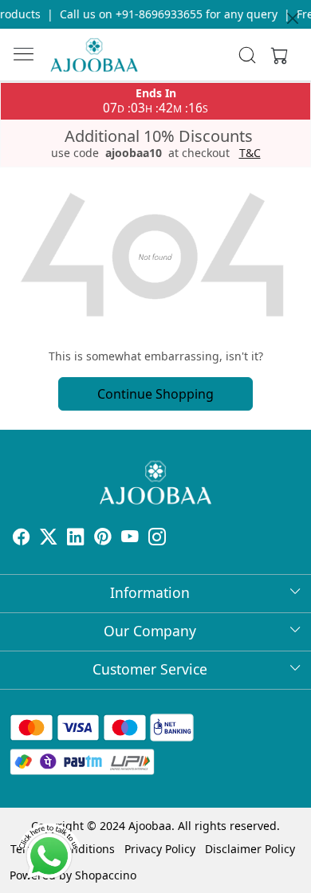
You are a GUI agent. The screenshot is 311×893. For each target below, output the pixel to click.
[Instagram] (157, 538)
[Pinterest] (103, 538)
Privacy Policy (159, 848)
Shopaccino (105, 875)
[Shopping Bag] (275, 55)
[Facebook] (21, 538)
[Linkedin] (76, 538)
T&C (250, 153)
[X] (49, 538)
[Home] (94, 55)
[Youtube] (130, 538)
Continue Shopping (155, 394)
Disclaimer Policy (250, 848)
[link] (247, 55)
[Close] (292, 18)
